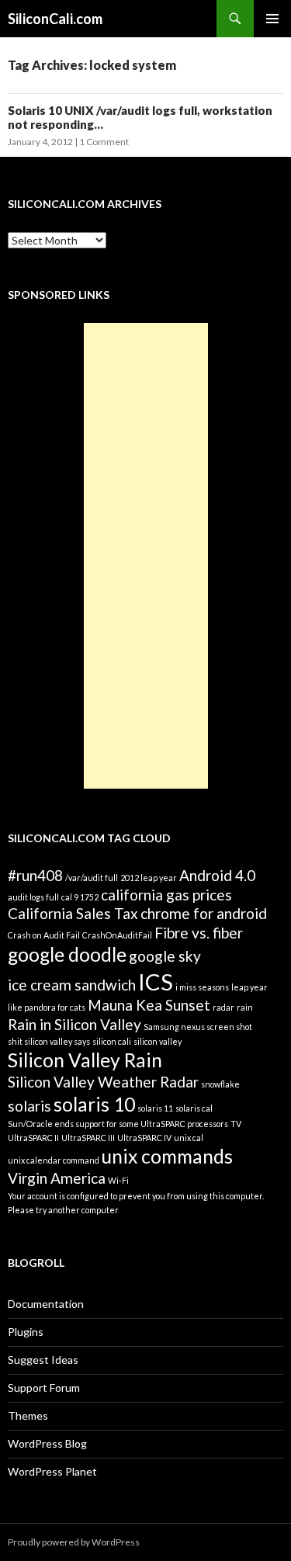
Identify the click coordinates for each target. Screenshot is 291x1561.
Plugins (25, 1331)
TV (235, 1124)
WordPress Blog (47, 1443)
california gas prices (166, 895)
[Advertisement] (146, 556)
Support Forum (44, 1387)
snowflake (220, 1084)
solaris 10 (94, 1104)
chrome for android (203, 913)
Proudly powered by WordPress (74, 1542)
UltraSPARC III (88, 1138)
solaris (29, 1106)
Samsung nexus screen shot (198, 1027)
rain (245, 1007)
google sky (165, 956)
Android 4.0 (217, 875)
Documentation (46, 1303)
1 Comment (104, 141)
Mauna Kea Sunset (149, 1005)
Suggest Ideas (43, 1359)
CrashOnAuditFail (117, 935)
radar (223, 1007)
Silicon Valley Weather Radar (103, 1082)
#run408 (35, 875)
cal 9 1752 (80, 897)
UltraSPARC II (33, 1138)
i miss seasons (202, 987)
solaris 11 (155, 1108)
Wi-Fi (118, 1180)
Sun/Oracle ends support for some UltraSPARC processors (118, 1124)
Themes (28, 1415)
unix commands (167, 1156)
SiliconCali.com (55, 18)
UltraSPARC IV (144, 1138)
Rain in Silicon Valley (74, 1024)
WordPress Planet (52, 1471)
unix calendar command (53, 1160)
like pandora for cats (46, 1007)
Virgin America (57, 1178)
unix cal (188, 1138)
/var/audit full (91, 877)
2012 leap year (148, 877)
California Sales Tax (73, 913)
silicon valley (157, 1041)
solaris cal (194, 1108)
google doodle (67, 954)
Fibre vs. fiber (198, 933)
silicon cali (111, 1041)
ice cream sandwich (72, 985)
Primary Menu (272, 18)
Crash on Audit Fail (44, 935)
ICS (155, 981)
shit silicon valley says (49, 1041)
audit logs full (33, 897)
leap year (249, 987)
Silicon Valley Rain (85, 1060)
